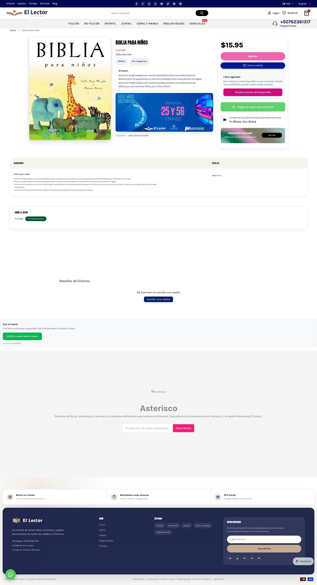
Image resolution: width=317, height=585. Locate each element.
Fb (230, 558)
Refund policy (139, 579)
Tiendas (33, 3)
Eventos (22, 3)
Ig (237, 558)
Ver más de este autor (36, 219)
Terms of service (168, 579)
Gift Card (44, 3)
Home (13, 30)
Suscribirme (264, 548)
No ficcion (173, 525)
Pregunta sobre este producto (255, 106)
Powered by (12, 343)
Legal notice (218, 579)
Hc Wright (121, 50)
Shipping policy (184, 579)
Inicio (102, 524)
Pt (259, 558)
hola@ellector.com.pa (23, 545)
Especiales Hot (163, 532)
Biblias (121, 61)
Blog (54, 3)
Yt (252, 558)
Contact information (202, 579)
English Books (106, 540)
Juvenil (187, 525)
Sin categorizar (139, 61)
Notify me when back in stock (22, 336)
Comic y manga (202, 525)
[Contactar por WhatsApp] (10, 574)
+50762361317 (295, 21)
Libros (102, 530)
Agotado (253, 56)
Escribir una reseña (158, 299)
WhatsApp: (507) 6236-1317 (25, 541)
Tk (245, 558)
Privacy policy (153, 579)
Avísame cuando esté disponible (253, 92)
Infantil (11, 3)
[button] (253, 65)
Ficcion (160, 525)
